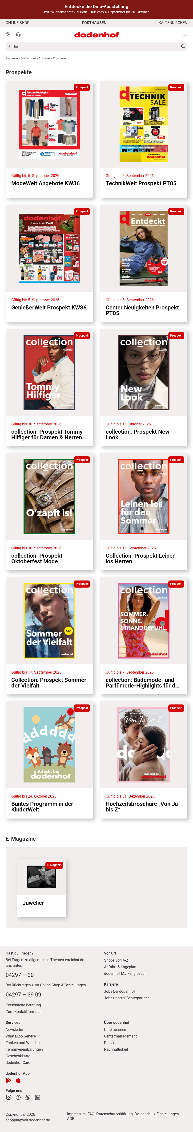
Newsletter (14, 1029)
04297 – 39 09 (23, 994)
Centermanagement (120, 1036)
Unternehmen (115, 1029)
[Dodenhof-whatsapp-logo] (28, 1097)
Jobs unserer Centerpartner (126, 998)
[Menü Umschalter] (185, 34)
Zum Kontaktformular (24, 1011)
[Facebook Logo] (18, 1097)
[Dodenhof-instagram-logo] (9, 1097)
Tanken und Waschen (23, 1043)
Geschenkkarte (18, 1056)
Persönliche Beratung (23, 1005)
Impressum (76, 1114)
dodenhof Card (18, 1062)
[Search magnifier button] (183, 46)
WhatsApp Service (21, 1036)
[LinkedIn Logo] (37, 1097)
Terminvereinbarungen (24, 1049)
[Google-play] (9, 1080)
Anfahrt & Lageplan (120, 967)
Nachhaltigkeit (116, 1049)
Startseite (12, 58)
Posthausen (28, 58)
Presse (109, 1043)
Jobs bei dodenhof (119, 991)
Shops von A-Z (116, 960)
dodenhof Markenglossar (125, 973)
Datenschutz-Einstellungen (157, 1114)
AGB (70, 1118)
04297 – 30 (20, 975)
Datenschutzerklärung (114, 1114)
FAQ (91, 1114)
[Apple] (18, 1080)
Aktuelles (44, 58)
